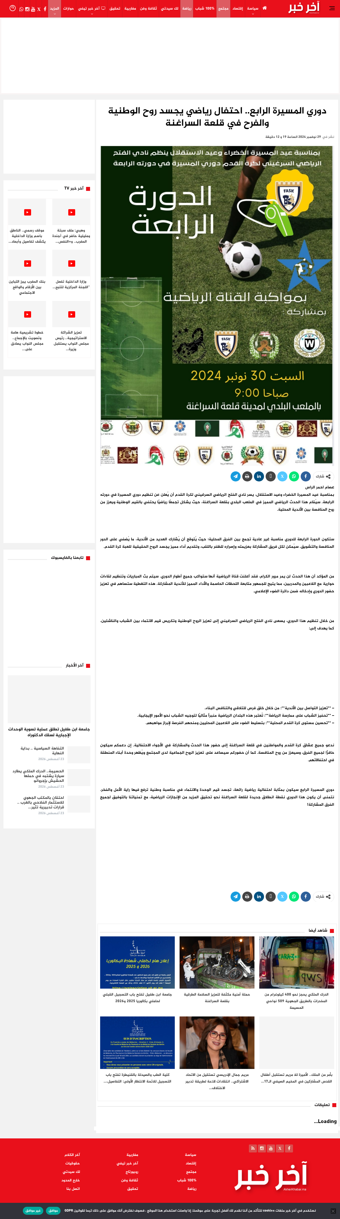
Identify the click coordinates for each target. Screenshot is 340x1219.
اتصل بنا (73, 1189)
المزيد (54, 9)
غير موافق (33, 1211)
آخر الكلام (72, 1155)
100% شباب (204, 9)
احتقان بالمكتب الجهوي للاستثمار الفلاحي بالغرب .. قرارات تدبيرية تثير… (40, 803)
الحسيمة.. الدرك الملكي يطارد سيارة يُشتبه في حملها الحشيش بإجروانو (38, 776)
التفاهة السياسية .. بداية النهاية (42, 751)
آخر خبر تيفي (89, 9)
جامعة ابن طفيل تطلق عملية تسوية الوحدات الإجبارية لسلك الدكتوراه (49, 732)
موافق (53, 1211)
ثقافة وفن (148, 9)
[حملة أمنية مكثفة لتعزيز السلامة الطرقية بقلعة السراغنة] (217, 962)
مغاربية (130, 9)
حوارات (68, 9)
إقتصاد (237, 9)
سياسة (252, 9)
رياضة (186, 9)
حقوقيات (72, 1163)
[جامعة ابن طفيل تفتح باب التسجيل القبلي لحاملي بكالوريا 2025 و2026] (137, 962)
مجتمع (223, 9)
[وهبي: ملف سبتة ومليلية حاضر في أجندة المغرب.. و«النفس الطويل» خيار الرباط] (71, 212)
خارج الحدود (70, 1180)
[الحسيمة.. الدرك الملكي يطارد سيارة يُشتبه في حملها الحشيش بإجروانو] (78, 777)
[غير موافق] (333, 1211)
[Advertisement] (170, 54)
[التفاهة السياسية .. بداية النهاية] (78, 754)
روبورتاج (132, 1172)
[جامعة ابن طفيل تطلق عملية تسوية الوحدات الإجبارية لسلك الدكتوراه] (49, 699)
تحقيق (114, 9)
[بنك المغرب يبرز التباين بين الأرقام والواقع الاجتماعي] (27, 263)
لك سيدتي (169, 9)
